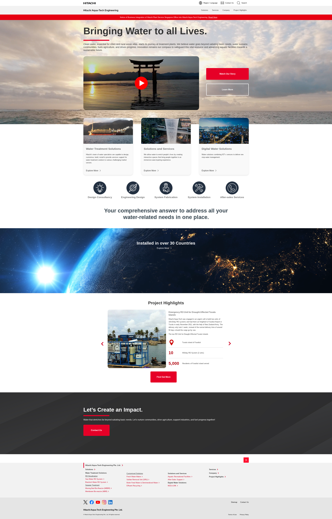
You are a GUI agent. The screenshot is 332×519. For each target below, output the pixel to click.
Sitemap (234, 502)
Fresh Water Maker (134, 477)
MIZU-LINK (172, 486)
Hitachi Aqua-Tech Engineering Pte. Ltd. (103, 465)
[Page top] (246, 460)
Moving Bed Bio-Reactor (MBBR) (97, 488)
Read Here (212, 17)
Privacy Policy (244, 514)
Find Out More (164, 377)
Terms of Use (232, 514)
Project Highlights (240, 10)
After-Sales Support (175, 480)
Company (226, 10)
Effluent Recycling (133, 486)
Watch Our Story (227, 74)
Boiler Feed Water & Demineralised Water (142, 483)
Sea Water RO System (94, 479)
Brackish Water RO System (95, 482)
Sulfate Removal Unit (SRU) (137, 480)
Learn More (227, 89)
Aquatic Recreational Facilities (179, 477)
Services (215, 10)
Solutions (204, 10)
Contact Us (96, 430)
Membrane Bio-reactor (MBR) (96, 491)
